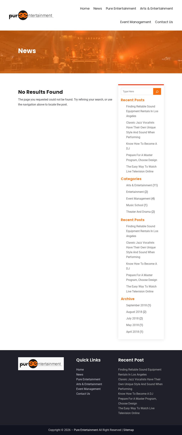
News (97, 8)
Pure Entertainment (121, 8)
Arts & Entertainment (156, 8)
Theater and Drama (138, 211)
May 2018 (132, 325)
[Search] (157, 91)
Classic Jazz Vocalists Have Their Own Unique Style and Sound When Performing (140, 384)
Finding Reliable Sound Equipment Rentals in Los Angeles (142, 111)
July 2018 (132, 318)
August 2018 (134, 312)
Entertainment (135, 192)
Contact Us (164, 22)
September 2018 (136, 305)
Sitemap (128, 430)
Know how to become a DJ (135, 393)
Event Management (135, 22)
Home (85, 8)
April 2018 (132, 331)
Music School (134, 205)
